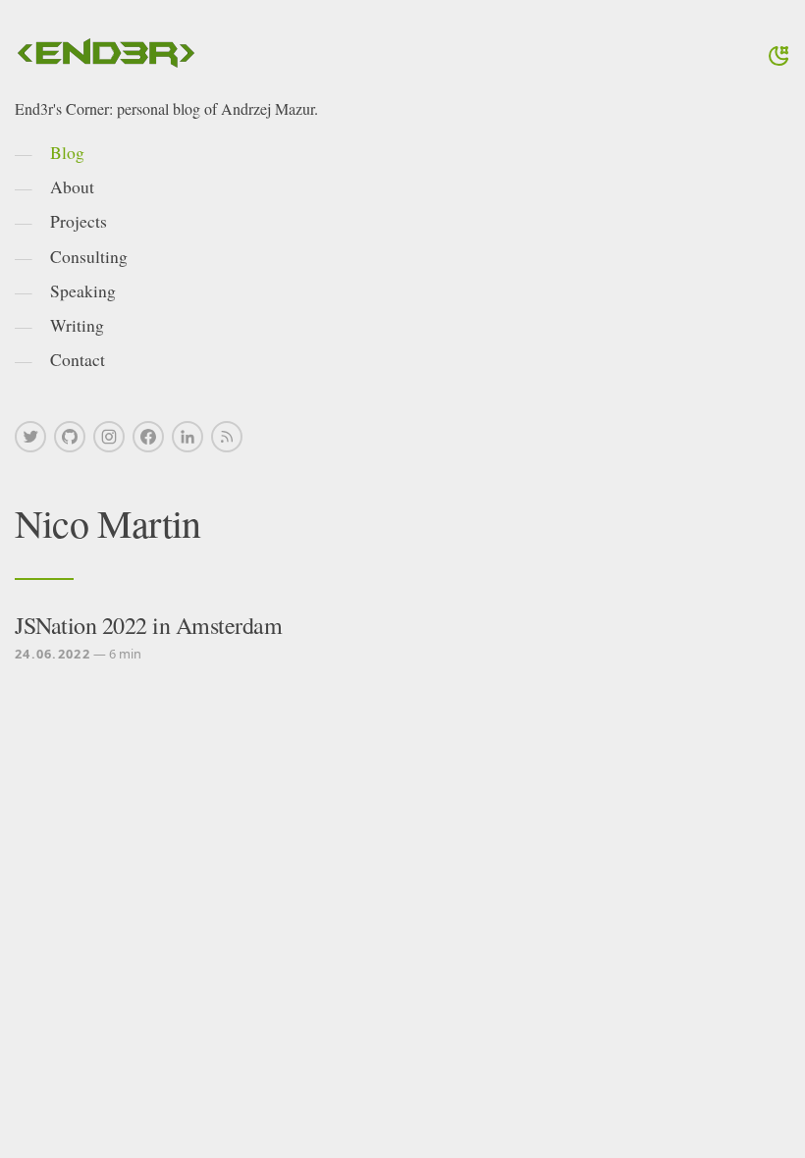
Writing (77, 325)
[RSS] (226, 436)
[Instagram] (109, 436)
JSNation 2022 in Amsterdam (149, 625)
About (72, 186)
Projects (78, 221)
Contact (77, 359)
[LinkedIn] (187, 436)
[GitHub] (69, 436)
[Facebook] (148, 436)
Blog (67, 152)
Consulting (89, 256)
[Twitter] (30, 436)
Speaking (83, 290)
